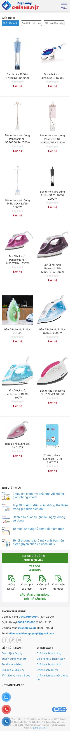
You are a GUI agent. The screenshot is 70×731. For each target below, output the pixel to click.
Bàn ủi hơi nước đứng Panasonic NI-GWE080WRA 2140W (52, 139)
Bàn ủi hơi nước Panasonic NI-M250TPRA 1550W (17, 260)
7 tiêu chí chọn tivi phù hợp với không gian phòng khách (38, 495)
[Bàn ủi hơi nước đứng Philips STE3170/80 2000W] (52, 176)
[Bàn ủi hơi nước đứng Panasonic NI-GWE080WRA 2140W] (52, 115)
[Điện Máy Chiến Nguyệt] (20, 5)
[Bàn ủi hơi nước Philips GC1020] (17, 310)
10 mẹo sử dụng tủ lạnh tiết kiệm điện (38, 529)
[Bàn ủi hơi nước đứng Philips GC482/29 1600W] (17, 180)
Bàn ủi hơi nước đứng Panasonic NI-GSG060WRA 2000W (17, 139)
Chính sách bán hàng (49, 653)
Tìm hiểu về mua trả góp (16, 675)
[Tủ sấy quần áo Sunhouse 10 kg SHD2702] (52, 435)
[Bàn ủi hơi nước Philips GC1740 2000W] (52, 310)
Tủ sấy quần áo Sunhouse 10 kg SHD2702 (52, 459)
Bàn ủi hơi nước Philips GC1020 (17, 331)
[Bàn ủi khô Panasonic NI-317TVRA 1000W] (52, 371)
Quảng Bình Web (39, 728)
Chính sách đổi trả (47, 669)
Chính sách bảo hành (49, 664)
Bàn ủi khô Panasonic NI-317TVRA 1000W (52, 392)
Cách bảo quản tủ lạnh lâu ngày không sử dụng (39, 518)
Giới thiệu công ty (12, 653)
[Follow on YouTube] (19, 640)
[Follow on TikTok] (12, 640)
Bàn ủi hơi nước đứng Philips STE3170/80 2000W (52, 195)
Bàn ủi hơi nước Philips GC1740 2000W (52, 331)
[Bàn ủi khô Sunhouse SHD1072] (17, 430)
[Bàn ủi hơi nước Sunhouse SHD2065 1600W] (17, 371)
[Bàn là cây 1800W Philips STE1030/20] (17, 53)
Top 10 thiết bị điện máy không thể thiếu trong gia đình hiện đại (40, 507)
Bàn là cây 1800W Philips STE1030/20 (17, 76)
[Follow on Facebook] (5, 640)
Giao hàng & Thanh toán (51, 658)
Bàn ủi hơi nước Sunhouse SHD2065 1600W (17, 394)
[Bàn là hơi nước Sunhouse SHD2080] (52, 53)
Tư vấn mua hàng (12, 664)
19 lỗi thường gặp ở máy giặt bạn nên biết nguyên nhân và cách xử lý (38, 542)
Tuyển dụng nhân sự (14, 658)
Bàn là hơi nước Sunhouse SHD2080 (52, 76)
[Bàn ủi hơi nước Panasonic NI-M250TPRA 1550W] (17, 241)
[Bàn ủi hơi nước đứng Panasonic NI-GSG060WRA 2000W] (17, 115)
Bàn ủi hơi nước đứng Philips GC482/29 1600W (17, 204)
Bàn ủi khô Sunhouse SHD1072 (17, 445)
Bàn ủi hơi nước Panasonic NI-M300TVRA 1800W (52, 268)
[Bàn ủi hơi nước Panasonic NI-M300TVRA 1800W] (52, 245)
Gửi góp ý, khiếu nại (13, 669)
